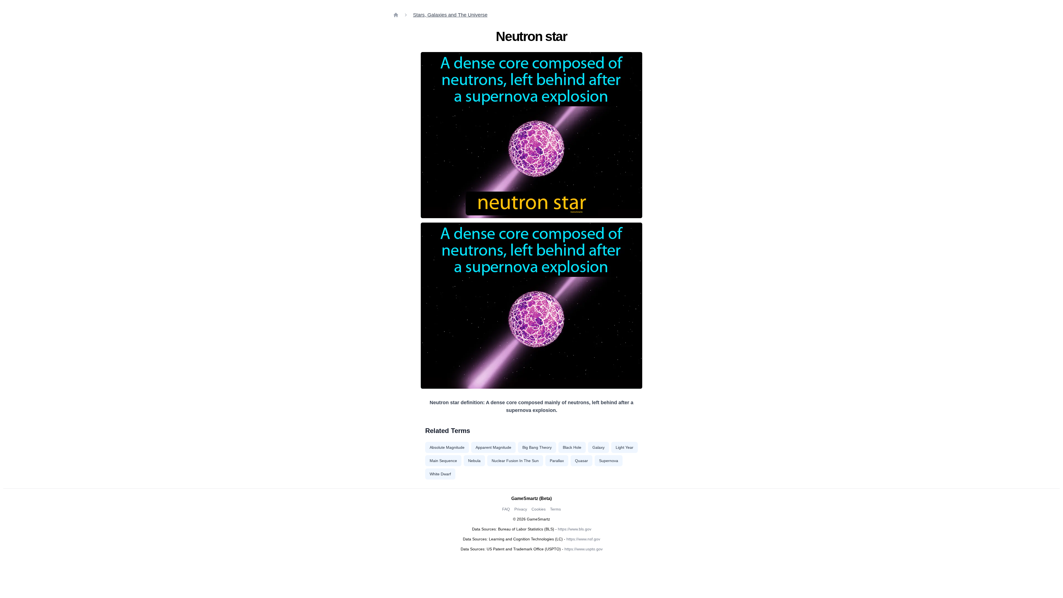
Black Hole (572, 447)
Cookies (539, 509)
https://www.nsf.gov (583, 539)
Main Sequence (443, 460)
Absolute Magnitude (447, 447)
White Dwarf (440, 474)
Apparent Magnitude (493, 447)
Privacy (520, 509)
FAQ (506, 509)
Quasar (581, 460)
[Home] (396, 15)
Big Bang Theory (537, 447)
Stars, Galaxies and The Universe (450, 15)
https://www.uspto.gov (583, 549)
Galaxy (598, 447)
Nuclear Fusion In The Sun (515, 460)
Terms (555, 509)
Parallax (557, 460)
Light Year (624, 447)
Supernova (608, 460)
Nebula (474, 460)
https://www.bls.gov (574, 529)
